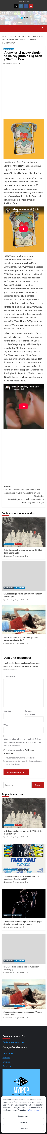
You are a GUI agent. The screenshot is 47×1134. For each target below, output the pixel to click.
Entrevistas (8, 1053)
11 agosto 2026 (19, 643)
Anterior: (22, 489)
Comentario (10, 676)
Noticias (6, 1057)
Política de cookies (34, 1110)
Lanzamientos (9, 49)
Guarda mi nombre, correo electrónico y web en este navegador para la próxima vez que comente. (22, 742)
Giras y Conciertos (10, 870)
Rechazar (24, 1122)
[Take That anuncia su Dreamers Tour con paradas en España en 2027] (23, 858)
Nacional (19, 544)
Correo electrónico (31, 712)
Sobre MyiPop (23, 2)
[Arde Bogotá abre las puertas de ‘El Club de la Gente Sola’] (23, 532)
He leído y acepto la (19, 751)
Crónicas (7, 915)
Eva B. (8, 927)
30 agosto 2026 (19, 556)
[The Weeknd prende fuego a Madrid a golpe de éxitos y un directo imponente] (23, 903)
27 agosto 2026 (19, 600)
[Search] (42, 28)
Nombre (8, 711)
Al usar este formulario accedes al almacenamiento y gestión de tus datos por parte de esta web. (24, 760)
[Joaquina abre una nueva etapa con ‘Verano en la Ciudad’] (23, 619)
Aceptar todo (23, 1116)
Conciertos (7, 1066)
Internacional (8, 587)
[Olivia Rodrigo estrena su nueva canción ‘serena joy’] (23, 576)
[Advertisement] (23, 93)
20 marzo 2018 (13, 64)
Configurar (23, 1128)
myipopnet (9, 556)
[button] (4, 28)
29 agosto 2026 (19, 882)
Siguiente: (26, 499)
